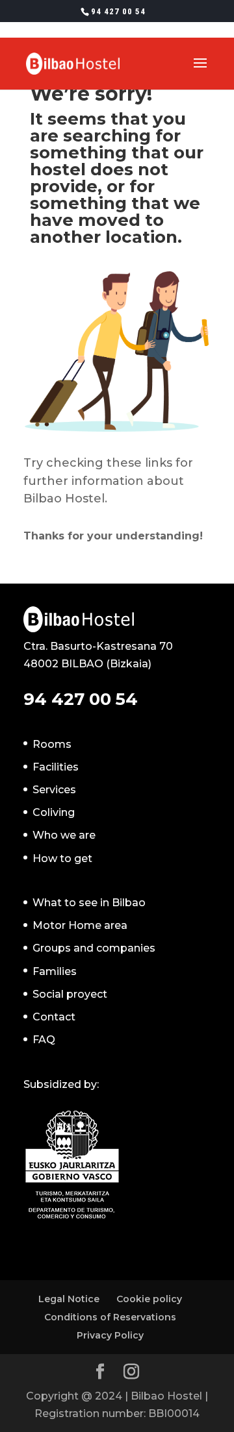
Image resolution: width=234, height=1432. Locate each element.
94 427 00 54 (118, 11)
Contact (53, 1017)
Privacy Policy (110, 1335)
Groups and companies (93, 948)
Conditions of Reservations (110, 1317)
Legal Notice (68, 1299)
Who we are (64, 835)
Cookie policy (149, 1299)
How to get (62, 858)
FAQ (43, 1039)
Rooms (52, 744)
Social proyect (69, 994)
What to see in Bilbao (89, 902)
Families (54, 971)
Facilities (55, 767)
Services (54, 790)
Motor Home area (79, 925)
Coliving (53, 812)
